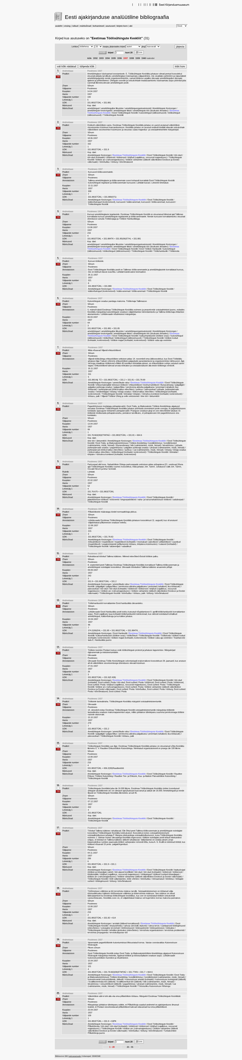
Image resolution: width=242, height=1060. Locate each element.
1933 (101, 58)
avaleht (58, 26)
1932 (95, 58)
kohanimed (98, 26)
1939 (137, 58)
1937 (125, 58)
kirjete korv (122, 26)
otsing (67, 26)
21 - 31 (130, 1047)
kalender (151, 58)
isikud (75, 26)
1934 (107, 58)
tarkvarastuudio (75, 1056)
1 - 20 (112, 1047)
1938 (131, 58)
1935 (113, 58)
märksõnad (85, 26)
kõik (89, 58)
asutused (110, 26)
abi (130, 26)
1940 (143, 58)
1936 (119, 58)
